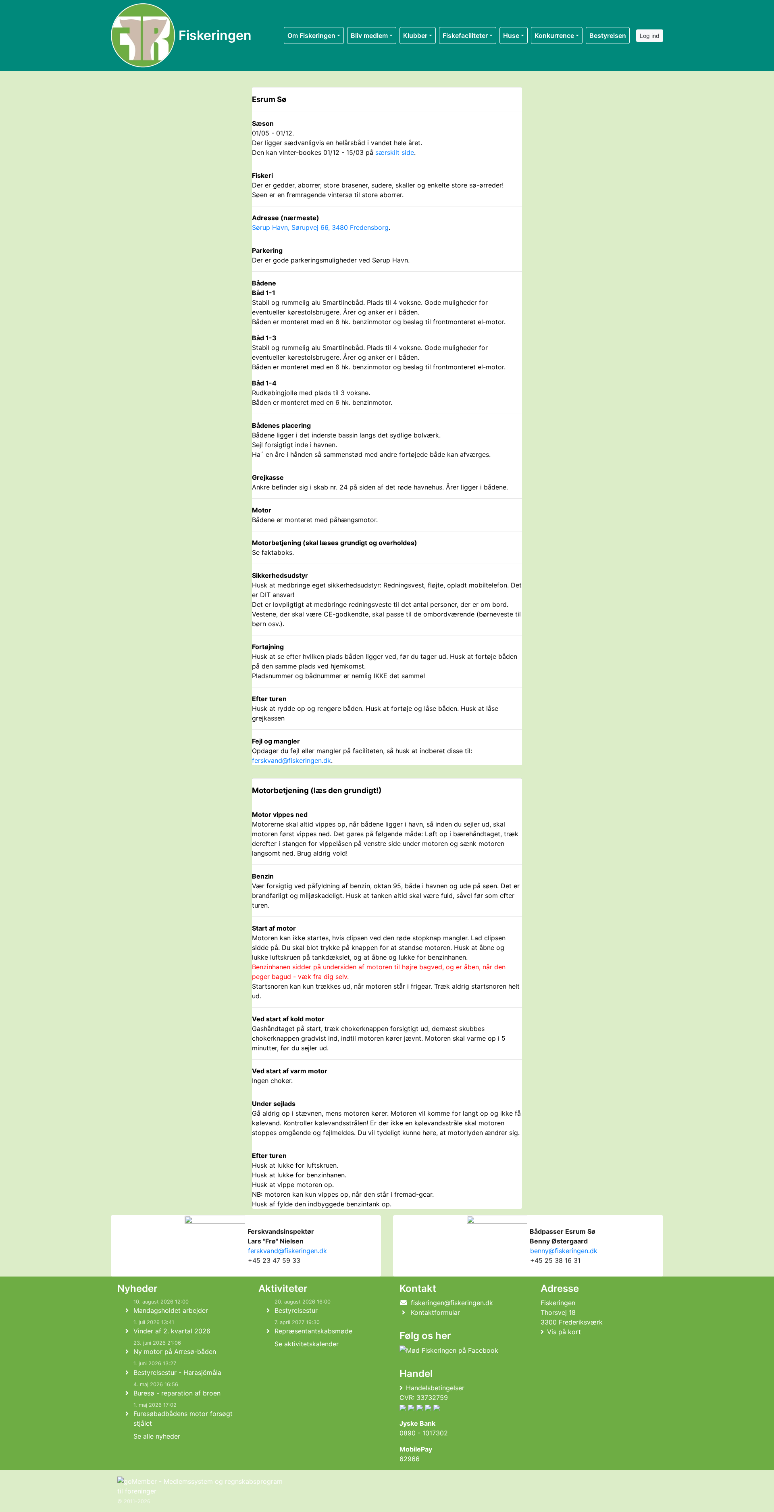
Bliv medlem (369, 35)
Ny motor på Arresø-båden (174, 1351)
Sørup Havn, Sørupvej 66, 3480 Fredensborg (320, 227)
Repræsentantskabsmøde (313, 1331)
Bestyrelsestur (296, 1310)
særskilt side (394, 152)
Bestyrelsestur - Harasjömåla (177, 1372)
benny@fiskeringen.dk (562, 1251)
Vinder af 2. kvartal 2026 (171, 1331)
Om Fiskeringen (311, 35)
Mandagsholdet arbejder (170, 1310)
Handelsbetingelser (435, 1388)
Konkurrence (554, 35)
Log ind (650, 35)
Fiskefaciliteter (465, 35)
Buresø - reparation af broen (177, 1393)
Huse (511, 35)
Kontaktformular (435, 1312)
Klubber (415, 35)
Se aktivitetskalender (307, 1344)
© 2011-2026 (133, 1501)
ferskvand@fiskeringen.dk (291, 760)
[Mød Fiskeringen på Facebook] (448, 1350)
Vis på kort (564, 1332)
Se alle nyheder (156, 1436)
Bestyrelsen (607, 35)
